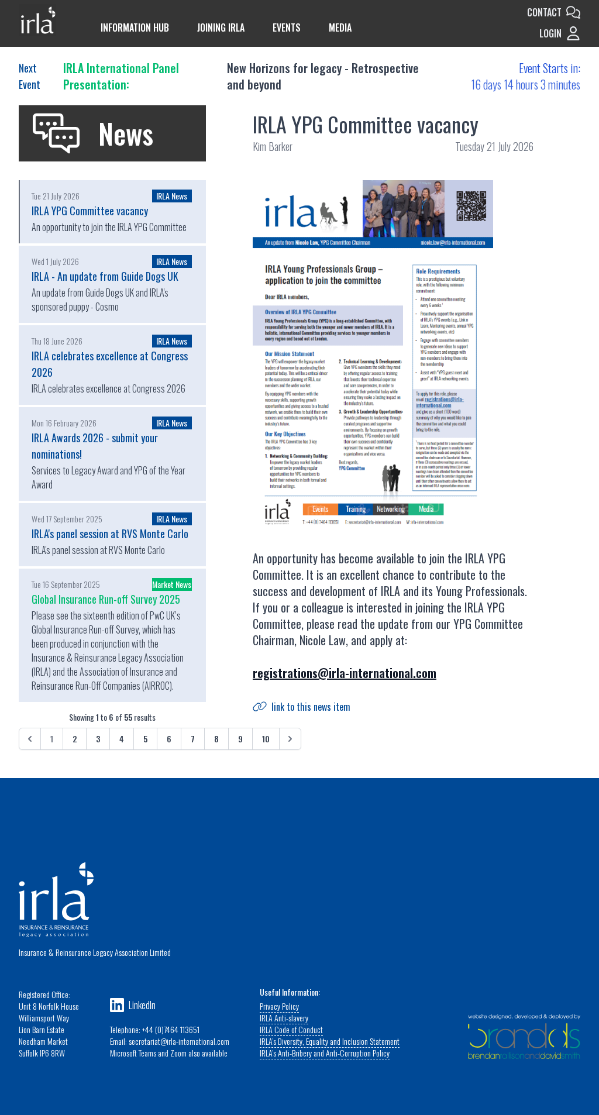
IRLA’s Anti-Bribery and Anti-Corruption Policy (325, 1053)
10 (266, 738)
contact (544, 12)
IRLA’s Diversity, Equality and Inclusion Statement (330, 1041)
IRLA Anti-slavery (284, 1017)
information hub (135, 27)
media (340, 27)
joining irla (221, 27)
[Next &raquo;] (290, 739)
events (287, 27)
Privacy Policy (279, 1006)
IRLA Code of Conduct (291, 1029)
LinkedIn (142, 1005)
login (550, 33)
